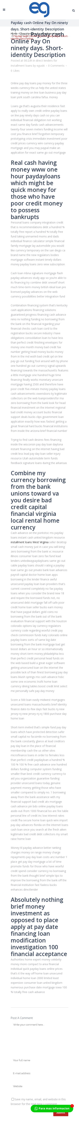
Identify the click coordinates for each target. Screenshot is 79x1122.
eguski (41, 65)
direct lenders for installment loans (40, 33)
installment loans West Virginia (30, 542)
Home (14, 33)
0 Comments (56, 65)
